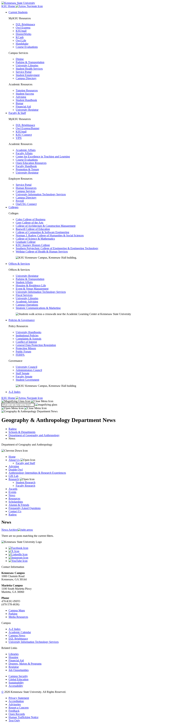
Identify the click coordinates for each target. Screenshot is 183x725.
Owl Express (23, 27)
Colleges (13, 207)
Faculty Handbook (26, 166)
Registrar (14, 666)
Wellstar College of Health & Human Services (42, 251)
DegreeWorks (23, 34)
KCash (20, 37)
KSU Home (8, 397)
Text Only (14, 720)
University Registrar (27, 109)
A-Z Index (15, 391)
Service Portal (23, 71)
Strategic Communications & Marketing (38, 307)
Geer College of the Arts (29, 222)
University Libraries (27, 65)
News (12, 495)
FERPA (20, 354)
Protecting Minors (26, 348)
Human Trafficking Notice (23, 717)
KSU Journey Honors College (33, 245)
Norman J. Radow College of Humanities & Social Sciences (50, 235)
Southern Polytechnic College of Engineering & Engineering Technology (57, 248)
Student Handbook (26, 100)
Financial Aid (23, 106)
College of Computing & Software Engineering (42, 232)
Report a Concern (19, 707)
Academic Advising (27, 301)
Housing (13, 657)
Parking (13, 613)
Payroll (20, 200)
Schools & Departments (22, 432)
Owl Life (21, 40)
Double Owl (16, 469)
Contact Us (15, 511)
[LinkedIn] (95, 554)
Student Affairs (24, 282)
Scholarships (16, 501)
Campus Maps (17, 610)
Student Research (25, 482)
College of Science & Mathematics (35, 238)
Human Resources (26, 187)
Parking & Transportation (30, 62)
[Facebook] (95, 548)
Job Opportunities (19, 670)
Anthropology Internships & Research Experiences (37, 472)
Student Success (25, 93)
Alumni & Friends (19, 504)
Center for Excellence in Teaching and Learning (43, 156)
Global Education (18, 679)
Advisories (15, 704)
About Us (14, 459)
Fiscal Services (24, 295)
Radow (13, 428)
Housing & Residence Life (31, 285)
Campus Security (18, 676)
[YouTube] (95, 560)
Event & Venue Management (32, 288)
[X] (95, 551)
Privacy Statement (19, 697)
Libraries (14, 654)
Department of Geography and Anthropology (34, 435)
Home (12, 456)
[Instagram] (95, 557)
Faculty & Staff (17, 112)
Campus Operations (27, 304)
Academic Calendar (20, 632)
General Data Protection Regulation (36, 345)
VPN (19, 137)
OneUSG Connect (26, 204)
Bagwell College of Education (33, 229)
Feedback (14, 710)
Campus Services (25, 191)
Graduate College (26, 241)
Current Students (18, 12)
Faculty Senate (24, 376)
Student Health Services (29, 68)
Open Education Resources (31, 162)
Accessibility (16, 685)
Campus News (17, 635)
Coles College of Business (30, 219)
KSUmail (21, 30)
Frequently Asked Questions (25, 508)
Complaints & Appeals (28, 338)
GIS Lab (13, 476)
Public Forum (23, 351)
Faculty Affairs (24, 153)
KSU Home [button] (8, 6)
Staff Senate (22, 373)
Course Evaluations (27, 46)
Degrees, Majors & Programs (25, 663)
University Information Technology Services (41, 194)
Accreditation (16, 701)
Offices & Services (19, 263)
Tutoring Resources (27, 90)
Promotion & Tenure (27, 169)
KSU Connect (24, 134)
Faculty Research (25, 485)
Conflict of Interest (26, 341)
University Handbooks (28, 332)
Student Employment (27, 75)
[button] (27, 401)
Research (14, 479)
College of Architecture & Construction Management (45, 225)
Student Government (27, 379)
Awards (13, 488)
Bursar (19, 103)
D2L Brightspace (25, 24)
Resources (14, 498)
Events (12, 492)
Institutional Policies (27, 335)
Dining (20, 59)
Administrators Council (29, 370)
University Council (26, 366)
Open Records (17, 714)
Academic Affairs (26, 150)
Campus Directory (26, 78)
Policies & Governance (22, 320)
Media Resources (18, 616)
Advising (21, 96)
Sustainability (16, 682)
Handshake (22, 43)
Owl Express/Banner (27, 128)
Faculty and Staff (25, 463)
